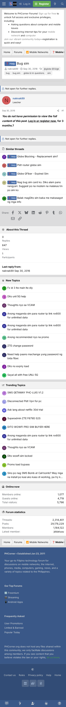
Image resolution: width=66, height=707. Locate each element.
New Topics (13, 280)
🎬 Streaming (11, 597)
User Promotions (13, 623)
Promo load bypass (18, 464)
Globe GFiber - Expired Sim (28, 173)
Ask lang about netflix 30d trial (25, 409)
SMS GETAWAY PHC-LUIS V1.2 (25, 392)
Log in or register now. (42, 121)
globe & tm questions (34, 73)
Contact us (10, 675)
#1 (63, 110)
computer (31, 35)
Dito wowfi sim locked (19, 455)
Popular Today (12, 632)
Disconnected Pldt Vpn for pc (24, 401)
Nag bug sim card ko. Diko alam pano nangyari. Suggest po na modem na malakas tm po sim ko (34, 186)
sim (49, 73)
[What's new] (55, 3)
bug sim (16, 73)
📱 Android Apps (13, 602)
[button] (33, 669)
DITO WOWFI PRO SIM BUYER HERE (28, 426)
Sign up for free (47, 13)
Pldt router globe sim (24, 164)
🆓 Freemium (11, 592)
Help (48, 675)
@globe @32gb (51, 69)
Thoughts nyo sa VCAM (21, 447)
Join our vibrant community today (22, 39)
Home (58, 675)
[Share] (58, 110)
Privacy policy (35, 675)
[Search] (62, 3)
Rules (22, 675)
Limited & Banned (13, 627)
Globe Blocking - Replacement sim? (33, 156)
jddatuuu (59, 531)
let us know (53, 657)
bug (8, 73)
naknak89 (13, 68)
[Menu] (4, 4)
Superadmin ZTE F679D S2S (23, 418)
